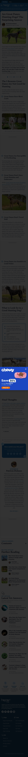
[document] (14, 378)
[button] (26, 369)
